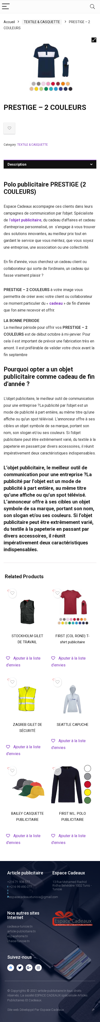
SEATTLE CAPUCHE (72, 724)
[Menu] (6, 6)
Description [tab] (17, 164)
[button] (94, 40)
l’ (10, 220)
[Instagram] (38, 967)
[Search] (92, 6)
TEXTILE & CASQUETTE (42, 22)
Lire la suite (27, 667)
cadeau (55, 303)
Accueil (9, 22)
